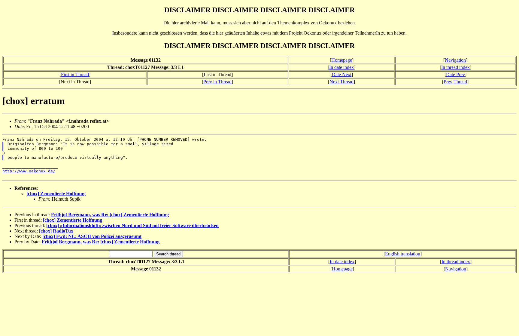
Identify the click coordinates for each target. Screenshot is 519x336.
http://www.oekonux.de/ (28, 171)
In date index (341, 67)
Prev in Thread (217, 81)
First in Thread (75, 74)
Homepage (341, 60)
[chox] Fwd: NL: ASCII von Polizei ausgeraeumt (91, 236)
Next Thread (341, 81)
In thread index (455, 67)
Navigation (455, 60)
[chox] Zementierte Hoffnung (56, 193)
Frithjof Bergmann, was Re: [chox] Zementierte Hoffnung (110, 214)
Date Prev (455, 74)
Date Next (341, 74)
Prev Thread (455, 81)
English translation (402, 253)
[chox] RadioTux (56, 230)
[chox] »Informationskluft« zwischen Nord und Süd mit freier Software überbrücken (132, 225)
